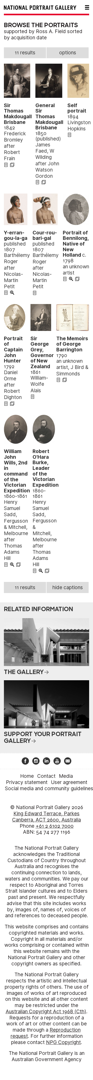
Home (27, 776)
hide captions (67, 587)
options (67, 53)
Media (66, 776)
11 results (25, 53)
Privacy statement (27, 782)
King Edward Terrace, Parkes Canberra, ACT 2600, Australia (46, 817)
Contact (46, 776)
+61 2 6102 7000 (55, 826)
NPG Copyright (63, 1042)
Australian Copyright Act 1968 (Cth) (46, 1012)
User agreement (69, 782)
